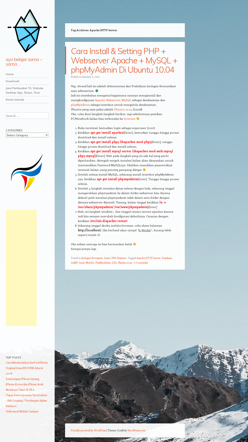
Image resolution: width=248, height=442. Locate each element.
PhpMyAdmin (103, 262)
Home (10, 74)
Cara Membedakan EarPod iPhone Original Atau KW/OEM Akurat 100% (27, 368)
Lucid (81, 262)
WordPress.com (136, 430)
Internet (129, 118)
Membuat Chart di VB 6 (20, 389)
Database (167, 258)
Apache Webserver (107, 100)
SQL (114, 262)
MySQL (126, 100)
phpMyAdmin (80, 105)
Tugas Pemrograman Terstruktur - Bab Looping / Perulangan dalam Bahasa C (26, 400)
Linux (107, 258)
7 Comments (141, 262)
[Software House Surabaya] (27, 193)
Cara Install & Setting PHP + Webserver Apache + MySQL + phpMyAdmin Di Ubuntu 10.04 (124, 60)
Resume (121, 258)
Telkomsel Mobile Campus (22, 411)
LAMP (74, 262)
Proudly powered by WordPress (88, 430)
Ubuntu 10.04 (123, 109)
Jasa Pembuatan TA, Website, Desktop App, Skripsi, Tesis (25, 90)
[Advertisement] (21, 268)
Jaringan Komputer (92, 258)
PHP (113, 258)
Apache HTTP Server (149, 258)
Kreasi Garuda (15, 99)
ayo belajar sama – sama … (24, 61)
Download (12, 81)
